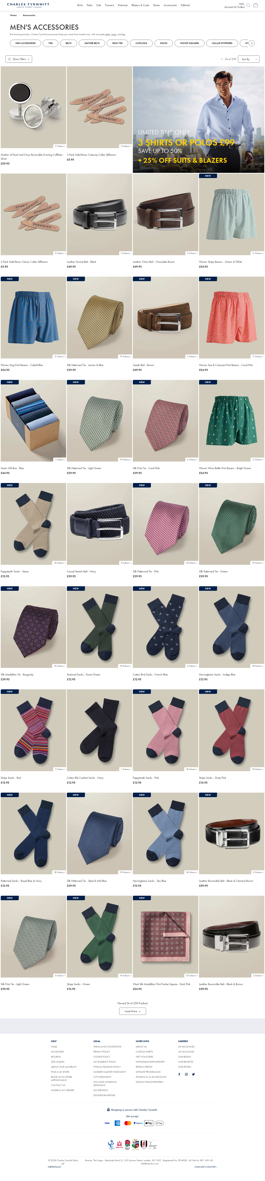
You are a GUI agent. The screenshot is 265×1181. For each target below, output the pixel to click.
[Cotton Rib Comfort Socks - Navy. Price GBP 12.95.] (99, 730)
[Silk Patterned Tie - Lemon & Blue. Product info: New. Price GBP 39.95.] (99, 317)
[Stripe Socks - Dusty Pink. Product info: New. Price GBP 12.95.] (231, 730)
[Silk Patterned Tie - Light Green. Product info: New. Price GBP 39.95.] (99, 421)
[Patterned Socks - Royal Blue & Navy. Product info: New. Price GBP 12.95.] (33, 833)
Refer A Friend (144, 1066)
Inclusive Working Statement (105, 1083)
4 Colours (191, 459)
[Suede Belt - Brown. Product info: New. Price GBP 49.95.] (165, 317)
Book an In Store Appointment (61, 1078)
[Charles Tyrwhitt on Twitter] (195, 1074)
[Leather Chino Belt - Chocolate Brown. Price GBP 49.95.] (165, 214)
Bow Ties (117, 43)
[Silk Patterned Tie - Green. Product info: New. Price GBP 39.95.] (231, 524)
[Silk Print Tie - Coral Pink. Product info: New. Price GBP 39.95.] (165, 421)
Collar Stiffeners (222, 43)
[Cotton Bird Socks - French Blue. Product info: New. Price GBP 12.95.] (165, 627)
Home (13, 15)
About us (141, 1046)
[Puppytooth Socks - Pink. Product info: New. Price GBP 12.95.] (165, 730)
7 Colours (59, 146)
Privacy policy (101, 1051)
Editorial (185, 5)
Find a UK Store (60, 1071)
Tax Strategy (100, 1090)
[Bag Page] (255, 5)
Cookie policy (101, 1056)
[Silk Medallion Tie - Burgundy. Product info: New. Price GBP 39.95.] (33, 627)
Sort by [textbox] (245, 59)
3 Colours (125, 253)
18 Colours (58, 562)
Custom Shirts (144, 1051)
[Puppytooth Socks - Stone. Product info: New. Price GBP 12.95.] (33, 524)
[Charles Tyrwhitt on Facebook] (181, 1074)
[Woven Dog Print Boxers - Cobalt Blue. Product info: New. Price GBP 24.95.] (33, 317)
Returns (60, 1056)
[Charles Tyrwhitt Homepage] (28, 5)
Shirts (80, 5)
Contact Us (58, 1085)
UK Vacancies (186, 1046)
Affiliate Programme (148, 1071)
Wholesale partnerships (150, 1061)
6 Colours (125, 562)
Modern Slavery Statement (109, 1071)
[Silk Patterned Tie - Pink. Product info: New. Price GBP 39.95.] (165, 524)
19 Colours (124, 356)
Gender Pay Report (104, 1095)
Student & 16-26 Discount (151, 1076)
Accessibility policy (104, 1061)
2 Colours (125, 146)
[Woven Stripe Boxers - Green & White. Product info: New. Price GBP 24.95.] (231, 214)
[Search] (248, 5)
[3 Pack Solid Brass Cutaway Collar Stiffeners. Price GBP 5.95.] (99, 107)
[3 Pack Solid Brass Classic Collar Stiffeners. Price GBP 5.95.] (33, 214)
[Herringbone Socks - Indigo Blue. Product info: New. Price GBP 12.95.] (231, 627)
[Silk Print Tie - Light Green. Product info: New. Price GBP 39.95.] (33, 937)
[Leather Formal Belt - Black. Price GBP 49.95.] (99, 214)
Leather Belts (92, 43)
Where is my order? (62, 1090)
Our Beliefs (184, 1056)
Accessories (170, 5)
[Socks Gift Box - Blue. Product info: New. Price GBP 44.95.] (33, 421)
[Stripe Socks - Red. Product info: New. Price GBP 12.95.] (33, 730)
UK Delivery (57, 1051)
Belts (68, 43)
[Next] (251, 43)
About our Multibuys (63, 1066)
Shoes (156, 5)
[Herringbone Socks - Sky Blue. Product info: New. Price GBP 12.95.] (165, 833)
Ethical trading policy (107, 1066)
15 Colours (191, 975)
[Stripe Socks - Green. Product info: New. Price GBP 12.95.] (99, 937)
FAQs (54, 1046)
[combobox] (249, 59)
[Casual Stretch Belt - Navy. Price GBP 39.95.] (99, 524)
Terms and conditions (107, 1046)
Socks (163, 43)
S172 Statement (102, 1076)
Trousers (109, 5)
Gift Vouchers (144, 1056)
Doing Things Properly (150, 1081)
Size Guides (57, 1061)
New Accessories (26, 43)
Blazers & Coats (140, 5)
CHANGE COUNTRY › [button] (206, 1166)
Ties (50, 43)
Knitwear (123, 5)
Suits (98, 5)
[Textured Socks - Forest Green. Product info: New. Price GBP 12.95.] (99, 627)
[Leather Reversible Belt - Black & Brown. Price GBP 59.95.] (231, 937)
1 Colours (59, 459)
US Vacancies (186, 1051)
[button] (132, 1011)
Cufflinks (141, 43)
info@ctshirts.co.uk (149, 1163)
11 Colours (257, 253)
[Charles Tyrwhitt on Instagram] (188, 1074)
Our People (184, 1066)
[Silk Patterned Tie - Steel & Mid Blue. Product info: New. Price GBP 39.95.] (99, 833)
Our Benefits (185, 1061)
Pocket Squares (189, 43)
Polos (89, 5)
